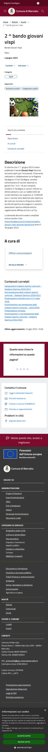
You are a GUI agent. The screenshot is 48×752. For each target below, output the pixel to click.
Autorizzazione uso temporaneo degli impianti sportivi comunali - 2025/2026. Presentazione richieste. (22, 307)
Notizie (9, 604)
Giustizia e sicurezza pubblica (18, 572)
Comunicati (11, 608)
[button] (24, 747)
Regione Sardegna (12, 3)
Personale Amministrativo (17, 513)
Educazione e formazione (17, 568)
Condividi (9, 65)
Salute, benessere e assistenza (19, 584)
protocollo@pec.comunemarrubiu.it (22, 660)
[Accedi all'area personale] (38, 3)
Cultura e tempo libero (15, 534)
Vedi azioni (22, 65)
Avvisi (23, 22)
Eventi (9, 628)
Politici (9, 509)
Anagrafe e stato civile (15, 530)
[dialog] (24, 730)
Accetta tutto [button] (24, 736)
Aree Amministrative (15, 497)
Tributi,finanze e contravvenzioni (20, 576)
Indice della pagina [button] (16, 130)
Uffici (8, 501)
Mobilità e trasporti (14, 556)
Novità (15, 22)
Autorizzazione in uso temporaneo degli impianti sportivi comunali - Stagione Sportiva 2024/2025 (22, 316)
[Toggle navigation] (5, 11)
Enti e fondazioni (13, 505)
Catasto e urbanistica (15, 549)
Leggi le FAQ (11, 693)
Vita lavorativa (12, 538)
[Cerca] (42, 11)
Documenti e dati (13, 518)
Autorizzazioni (12, 589)
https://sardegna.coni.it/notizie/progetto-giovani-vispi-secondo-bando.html (22, 223)
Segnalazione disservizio (16, 689)
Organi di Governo (14, 493)
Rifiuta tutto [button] (24, 742)
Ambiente (10, 580)
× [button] (45, 710)
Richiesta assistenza (15, 697)
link (10, 730)
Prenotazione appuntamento (18, 684)
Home (5, 22)
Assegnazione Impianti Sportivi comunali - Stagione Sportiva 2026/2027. (23, 288)
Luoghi (9, 624)
